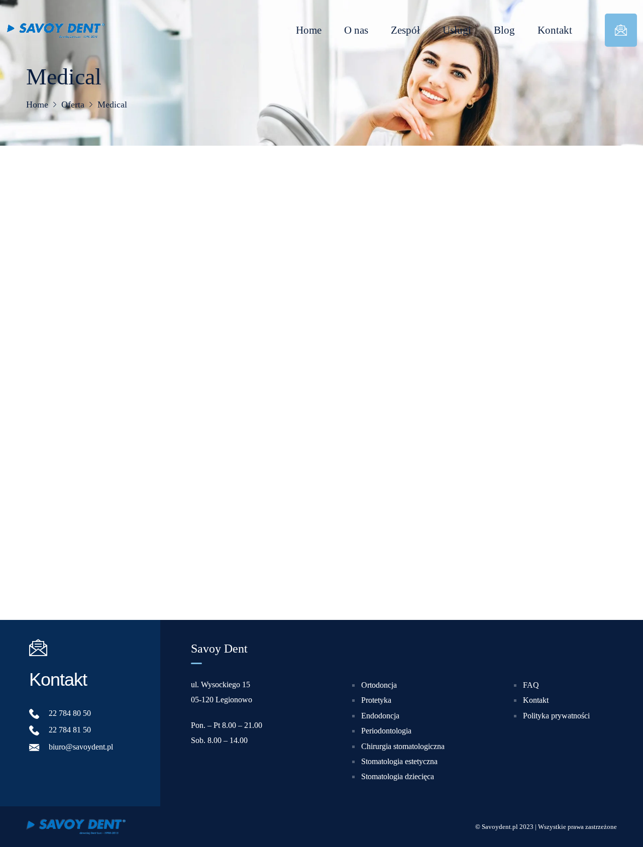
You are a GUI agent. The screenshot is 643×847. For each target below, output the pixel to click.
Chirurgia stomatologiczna (403, 746)
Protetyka (376, 700)
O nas (356, 30)
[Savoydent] (55, 30)
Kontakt (555, 30)
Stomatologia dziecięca (397, 777)
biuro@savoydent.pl (81, 747)
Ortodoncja (379, 685)
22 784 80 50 (70, 713)
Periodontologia (386, 730)
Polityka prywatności (556, 715)
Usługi (457, 30)
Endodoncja (380, 715)
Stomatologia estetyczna (399, 761)
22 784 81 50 (70, 730)
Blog (504, 30)
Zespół (405, 30)
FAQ (531, 685)
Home (309, 30)
